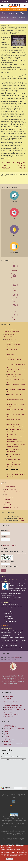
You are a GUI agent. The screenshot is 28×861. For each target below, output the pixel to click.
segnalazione (16, 657)
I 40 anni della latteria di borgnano (16, 394)
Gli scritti (6, 735)
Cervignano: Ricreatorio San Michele (13, 705)
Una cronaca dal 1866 (12, 469)
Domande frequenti (9, 497)
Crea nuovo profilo (7, 543)
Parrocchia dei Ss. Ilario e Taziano (12, 707)
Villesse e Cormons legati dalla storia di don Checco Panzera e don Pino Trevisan (16, 474)
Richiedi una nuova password (9, 545)
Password (4, 536)
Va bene (3, 859)
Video (14, 290)
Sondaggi (14, 270)
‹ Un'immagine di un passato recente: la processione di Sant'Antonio (6, 165)
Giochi (14, 310)
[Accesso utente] (26, 1)
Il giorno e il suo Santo (13, 397)
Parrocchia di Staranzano (10, 713)
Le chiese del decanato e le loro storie (14, 17)
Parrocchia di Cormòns (10, 329)
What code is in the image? (8, 561)
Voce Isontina (7, 698)
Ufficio (5, 494)
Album (14, 280)
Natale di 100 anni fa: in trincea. (15, 441)
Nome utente (4, 530)
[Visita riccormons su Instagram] (4, 1)
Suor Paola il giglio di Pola (14, 459)
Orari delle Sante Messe (10, 489)
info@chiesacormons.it (13, 806)
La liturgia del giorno (9, 486)
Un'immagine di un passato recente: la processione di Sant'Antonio (14, 464)
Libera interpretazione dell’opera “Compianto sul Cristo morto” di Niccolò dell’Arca (15, 432)
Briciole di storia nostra (7, 19)
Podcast (14, 300)
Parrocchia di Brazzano (10, 334)
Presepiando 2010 (12, 357)
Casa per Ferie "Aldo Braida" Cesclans (13, 702)
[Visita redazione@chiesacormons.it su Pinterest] (5, 1)
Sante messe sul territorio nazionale (13, 492)
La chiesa (6, 733)
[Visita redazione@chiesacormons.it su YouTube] (2, 1)
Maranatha (6, 736)
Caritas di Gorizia (8, 716)
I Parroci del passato (12, 349)
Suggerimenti (7, 505)
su (13, 162)
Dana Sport (6, 610)
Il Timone (6, 738)
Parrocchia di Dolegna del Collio (12, 331)
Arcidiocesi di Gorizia (9, 696)
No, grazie (9, 858)
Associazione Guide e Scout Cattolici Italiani (14, 728)
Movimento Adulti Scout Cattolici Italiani (14, 730)
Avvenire (6, 731)
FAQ (14, 319)
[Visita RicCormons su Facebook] (0, 1)
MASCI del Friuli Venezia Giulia (11, 714)
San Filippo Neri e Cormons (14, 457)
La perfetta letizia (8, 741)
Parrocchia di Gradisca (9, 703)
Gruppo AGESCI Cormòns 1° (11, 700)
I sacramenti (7, 499)
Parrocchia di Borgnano (10, 337)
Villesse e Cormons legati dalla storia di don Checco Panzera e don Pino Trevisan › (20, 165)
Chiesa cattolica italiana (9, 725)
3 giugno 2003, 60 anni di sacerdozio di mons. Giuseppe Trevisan (14, 344)
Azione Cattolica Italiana (10, 726)
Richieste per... (7, 502)
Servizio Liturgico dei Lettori (11, 507)
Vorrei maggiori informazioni (14, 855)
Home (2, 17)
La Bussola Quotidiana (9, 740)
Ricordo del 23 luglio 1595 (13, 454)
